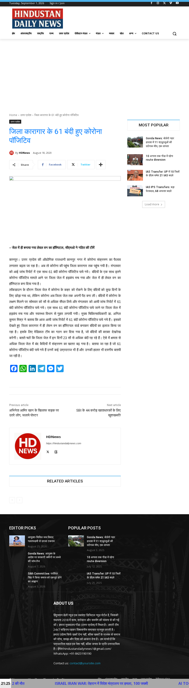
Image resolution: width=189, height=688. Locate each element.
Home (13, 115)
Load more (152, 204)
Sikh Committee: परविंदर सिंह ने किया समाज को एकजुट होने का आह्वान (45, 577)
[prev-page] (12, 500)
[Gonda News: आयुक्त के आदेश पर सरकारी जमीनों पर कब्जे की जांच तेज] (17, 557)
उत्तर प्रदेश (25, 115)
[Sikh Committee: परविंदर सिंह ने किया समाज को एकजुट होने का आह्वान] (17, 577)
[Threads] (56, 451)
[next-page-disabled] (19, 500)
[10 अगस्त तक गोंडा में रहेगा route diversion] (135, 159)
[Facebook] (151, 3)
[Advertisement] (94, 73)
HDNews (24, 152)
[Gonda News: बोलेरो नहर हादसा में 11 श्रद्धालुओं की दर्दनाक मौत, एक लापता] (135, 142)
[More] (101, 164)
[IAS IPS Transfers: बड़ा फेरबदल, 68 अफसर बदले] (135, 190)
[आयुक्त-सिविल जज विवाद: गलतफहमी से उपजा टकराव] (17, 540)
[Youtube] (177, 3)
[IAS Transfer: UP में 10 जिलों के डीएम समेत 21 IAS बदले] (135, 175)
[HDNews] (12, 153)
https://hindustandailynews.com (63, 443)
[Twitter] (164, 3)
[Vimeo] (170, 3)
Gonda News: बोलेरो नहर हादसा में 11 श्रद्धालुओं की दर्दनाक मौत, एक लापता (160, 142)
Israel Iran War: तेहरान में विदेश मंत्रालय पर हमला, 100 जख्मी (81, 683)
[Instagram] (158, 3)
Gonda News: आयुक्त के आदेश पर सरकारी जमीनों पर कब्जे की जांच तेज (44, 557)
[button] (174, 33)
